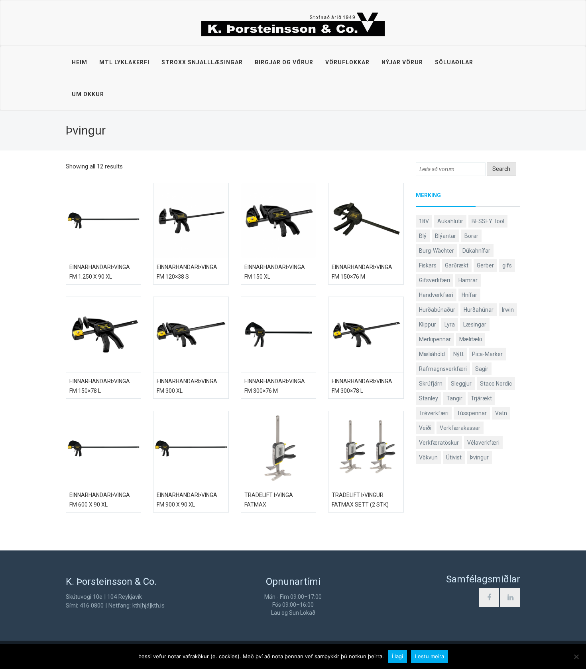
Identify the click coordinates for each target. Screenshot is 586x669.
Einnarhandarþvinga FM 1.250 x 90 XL (99, 272)
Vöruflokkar (347, 62)
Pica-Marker (487, 354)
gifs (507, 265)
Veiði (425, 428)
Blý (423, 236)
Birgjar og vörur (284, 62)
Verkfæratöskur (439, 442)
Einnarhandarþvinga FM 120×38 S (187, 272)
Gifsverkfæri (434, 280)
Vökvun (428, 457)
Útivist (454, 457)
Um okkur (88, 94)
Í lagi (397, 656)
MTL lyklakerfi (124, 62)
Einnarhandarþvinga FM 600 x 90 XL (99, 500)
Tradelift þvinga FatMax (268, 500)
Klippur (427, 324)
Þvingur (479, 457)
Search (501, 169)
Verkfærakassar (460, 428)
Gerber (485, 265)
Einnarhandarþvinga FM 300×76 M (274, 386)
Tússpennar (472, 413)
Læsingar (474, 324)
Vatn (501, 413)
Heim (79, 62)
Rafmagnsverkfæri (443, 369)
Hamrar (468, 280)
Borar (471, 236)
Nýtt (458, 354)
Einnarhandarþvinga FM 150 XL (274, 272)
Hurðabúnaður (437, 310)
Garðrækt (456, 265)
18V (424, 221)
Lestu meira (429, 656)
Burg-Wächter (436, 250)
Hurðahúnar (479, 310)
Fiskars (428, 265)
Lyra (449, 324)
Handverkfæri (436, 295)
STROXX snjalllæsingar (202, 62)
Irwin (508, 310)
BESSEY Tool (488, 221)
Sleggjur (461, 383)
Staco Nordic (496, 383)
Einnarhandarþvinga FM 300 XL (187, 386)
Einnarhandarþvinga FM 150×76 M (362, 272)
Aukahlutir (450, 221)
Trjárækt (481, 398)
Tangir (454, 398)
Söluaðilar (454, 62)
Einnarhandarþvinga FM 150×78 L (99, 386)
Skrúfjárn (430, 383)
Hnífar (469, 295)
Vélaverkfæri (483, 442)
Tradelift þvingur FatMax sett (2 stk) (360, 500)
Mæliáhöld (432, 354)
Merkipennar (435, 339)
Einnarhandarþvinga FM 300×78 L (362, 386)
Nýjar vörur (402, 62)
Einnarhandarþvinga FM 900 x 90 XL (187, 500)
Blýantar (445, 236)
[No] (576, 657)
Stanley (428, 398)
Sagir (481, 369)
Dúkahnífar (476, 250)
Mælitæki (470, 339)
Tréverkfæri (433, 413)
